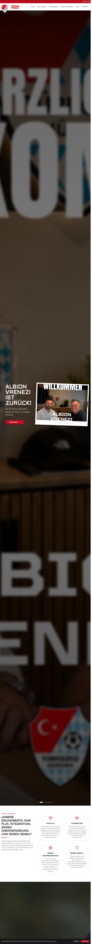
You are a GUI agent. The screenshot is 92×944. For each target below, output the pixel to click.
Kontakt (85, 6)
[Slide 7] (52, 802)
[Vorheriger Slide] (2, 404)
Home (33, 6)
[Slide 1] (38, 802)
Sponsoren (54, 6)
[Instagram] (83, 1)
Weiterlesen (13, 437)
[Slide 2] (40, 802)
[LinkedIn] (88, 1)
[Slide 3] (43, 802)
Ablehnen (76, 941)
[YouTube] (86, 1)
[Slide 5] (48, 802)
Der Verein (41, 6)
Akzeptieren (85, 941)
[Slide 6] (50, 802)
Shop (78, 6)
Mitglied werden (66, 6)
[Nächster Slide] (88, 404)
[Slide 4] (46, 802)
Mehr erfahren (53, 941)
